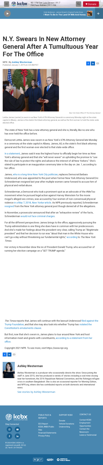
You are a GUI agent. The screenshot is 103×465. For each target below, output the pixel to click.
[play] (7, 13)
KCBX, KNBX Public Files (46, 428)
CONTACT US (85, 415)
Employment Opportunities (85, 424)
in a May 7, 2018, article (32, 202)
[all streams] (99, 13)
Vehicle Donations (66, 424)
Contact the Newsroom (84, 430)
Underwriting (64, 427)
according (72, 237)
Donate (92, 4)
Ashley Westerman (22, 62)
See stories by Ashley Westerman (36, 391)
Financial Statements (47, 433)
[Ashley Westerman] (9, 370)
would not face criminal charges (38, 216)
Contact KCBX (85, 420)
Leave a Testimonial (88, 435)
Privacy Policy (44, 436)
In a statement (12, 153)
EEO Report (43, 424)
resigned (9, 206)
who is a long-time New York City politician (35, 174)
